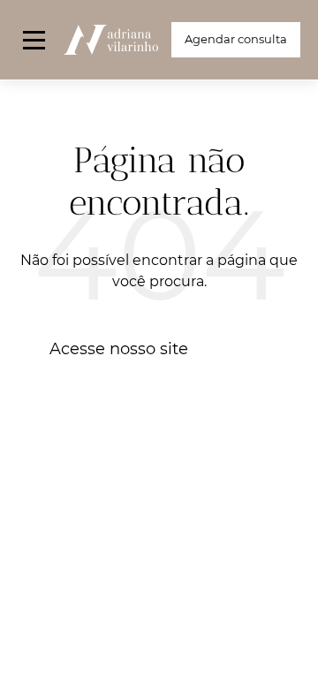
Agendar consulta (236, 39)
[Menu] (34, 40)
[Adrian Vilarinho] (111, 40)
